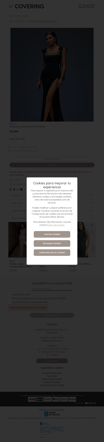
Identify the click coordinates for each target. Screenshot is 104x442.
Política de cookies (56, 225)
